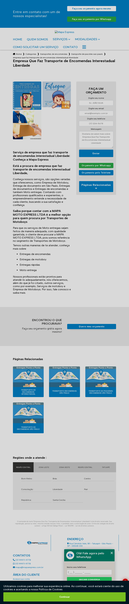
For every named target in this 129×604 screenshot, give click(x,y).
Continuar (64, 597)
